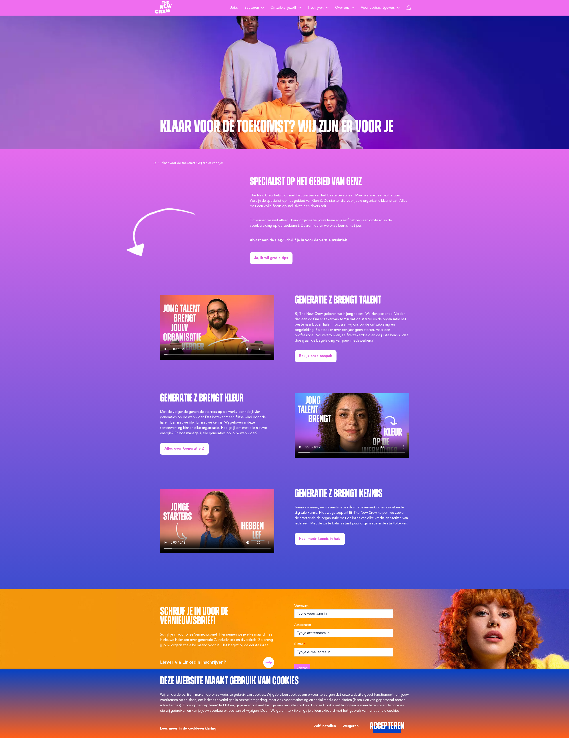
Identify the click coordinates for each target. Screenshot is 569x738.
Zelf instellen (325, 726)
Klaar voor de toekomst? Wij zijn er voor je (276, 127)
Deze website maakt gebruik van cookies (229, 681)
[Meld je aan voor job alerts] (408, 7)
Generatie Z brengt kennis (338, 494)
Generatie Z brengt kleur (202, 398)
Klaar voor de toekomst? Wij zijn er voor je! (192, 163)
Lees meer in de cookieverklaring (188, 728)
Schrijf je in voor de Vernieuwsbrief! (194, 616)
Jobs (234, 8)
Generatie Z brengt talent (338, 300)
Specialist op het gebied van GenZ (306, 182)
